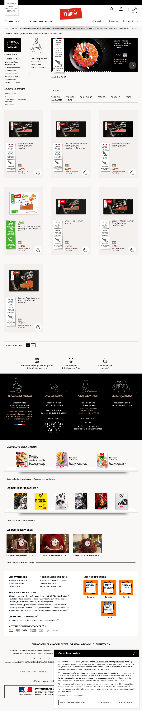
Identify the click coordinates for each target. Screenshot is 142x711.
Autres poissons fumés (39, 68)
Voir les (70, 97)
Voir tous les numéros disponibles (21, 520)
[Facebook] (47, 424)
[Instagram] (53, 424)
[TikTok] (60, 424)
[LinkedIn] (57, 430)
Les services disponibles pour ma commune (34, 651)
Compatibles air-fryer (35, 596)
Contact (39, 653)
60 (33, 345)
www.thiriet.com (101, 662)
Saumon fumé (56, 34)
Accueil (7, 34)
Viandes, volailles (37, 602)
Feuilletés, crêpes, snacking (20, 599)
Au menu (13, 620)
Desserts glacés (15, 608)
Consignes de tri (17, 653)
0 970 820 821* (88, 405)
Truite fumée (36, 65)
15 (28, 345)
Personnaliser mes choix (72, 702)
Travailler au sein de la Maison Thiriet (122, 404)
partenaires (119, 662)
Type (70, 100)
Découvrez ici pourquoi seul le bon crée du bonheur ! (19, 405)
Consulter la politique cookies (70, 695)
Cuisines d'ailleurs (47, 599)
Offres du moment (16, 596)
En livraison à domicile (18, 580)
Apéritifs (49, 596)
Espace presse (30, 653)
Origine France (10, 93)
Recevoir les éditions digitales (19, 479)
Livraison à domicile (48, 583)
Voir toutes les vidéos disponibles (20, 562)
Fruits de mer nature (12, 68)
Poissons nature (10, 71)
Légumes (49, 602)
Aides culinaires (44, 605)
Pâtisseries (27, 608)
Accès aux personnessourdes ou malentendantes (88, 427)
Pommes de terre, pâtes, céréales (22, 605)
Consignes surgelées (58, 580)
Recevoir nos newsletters (44, 479)
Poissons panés (10, 79)
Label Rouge (9, 104)
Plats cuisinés (61, 599)
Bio (5, 96)
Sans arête (56, 100)
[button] (120, 9)
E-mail (88, 422)
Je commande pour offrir (50, 586)
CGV (53, 651)
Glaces (62, 605)
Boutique (43, 611)
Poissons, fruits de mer (22, 34)
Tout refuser (104, 702)
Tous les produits (12, 59)
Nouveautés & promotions (11, 63)
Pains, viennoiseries (42, 608)
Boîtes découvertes (29, 611)
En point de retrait (16, 583)
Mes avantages (130, 21)
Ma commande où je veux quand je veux (54, 411)
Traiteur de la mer (11, 77)
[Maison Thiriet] (71, 14)
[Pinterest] (50, 430)
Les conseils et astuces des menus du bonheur (39, 620)
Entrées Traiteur (61, 596)
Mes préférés (114, 21)
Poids (128, 97)
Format (101, 97)
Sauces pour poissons (12, 82)
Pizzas (35, 599)
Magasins (44, 580)
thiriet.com (13, 651)
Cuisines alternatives (60, 608)
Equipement (86, 97)
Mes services (98, 21)
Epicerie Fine (14, 611)
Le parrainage (14, 586)
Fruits (55, 605)
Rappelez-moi (88, 418)
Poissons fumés (41, 34)
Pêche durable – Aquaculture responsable (15, 100)
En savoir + (56, 630)
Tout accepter (126, 702)
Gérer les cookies (126, 684)
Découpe (115, 97)
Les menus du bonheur (39, 21)
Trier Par (56, 97)
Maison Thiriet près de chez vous (54, 404)
